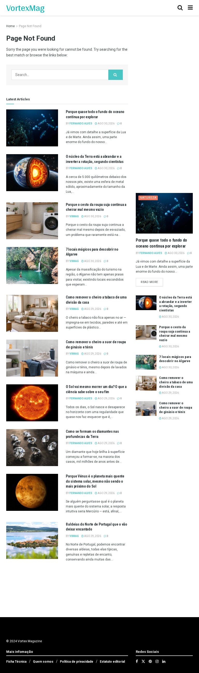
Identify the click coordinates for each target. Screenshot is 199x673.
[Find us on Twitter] (143, 661)
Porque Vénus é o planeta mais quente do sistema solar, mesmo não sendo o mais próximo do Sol (95, 481)
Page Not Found (30, 26)
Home (10, 26)
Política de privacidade (76, 661)
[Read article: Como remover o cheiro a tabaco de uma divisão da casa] (32, 313)
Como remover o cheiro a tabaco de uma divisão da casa (176, 382)
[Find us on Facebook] (137, 661)
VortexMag (25, 7)
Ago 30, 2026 (106, 123)
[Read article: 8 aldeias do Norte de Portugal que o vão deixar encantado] (32, 540)
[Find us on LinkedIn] (163, 661)
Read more (152, 282)
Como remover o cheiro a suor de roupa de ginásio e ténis (175, 407)
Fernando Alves (80, 123)
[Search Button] (180, 8)
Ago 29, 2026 (92, 309)
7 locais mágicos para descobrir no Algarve (175, 359)
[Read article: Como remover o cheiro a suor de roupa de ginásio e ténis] (32, 358)
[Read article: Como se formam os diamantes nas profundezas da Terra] (32, 447)
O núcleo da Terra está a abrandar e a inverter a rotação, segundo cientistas (175, 303)
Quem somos (43, 661)
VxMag (74, 216)
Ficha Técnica (16, 661)
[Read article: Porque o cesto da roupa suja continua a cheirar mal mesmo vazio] (32, 220)
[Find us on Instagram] (157, 661)
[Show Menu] (190, 8)
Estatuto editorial (112, 661)
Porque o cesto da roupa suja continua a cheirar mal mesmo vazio (174, 333)
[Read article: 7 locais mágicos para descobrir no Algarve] (32, 265)
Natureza (148, 197)
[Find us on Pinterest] (150, 661)
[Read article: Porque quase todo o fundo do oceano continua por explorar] (32, 127)
